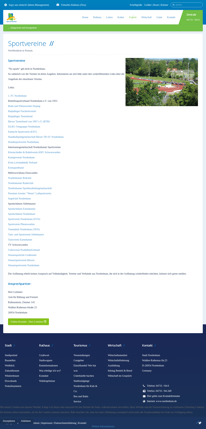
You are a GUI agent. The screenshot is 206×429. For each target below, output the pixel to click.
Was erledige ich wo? (50, 370)
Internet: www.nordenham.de (162, 401)
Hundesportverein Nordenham (23, 142)
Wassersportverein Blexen (21, 260)
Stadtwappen (45, 360)
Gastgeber (79, 360)
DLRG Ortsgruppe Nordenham (24, 126)
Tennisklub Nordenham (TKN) (24, 229)
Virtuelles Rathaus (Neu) (73, 5)
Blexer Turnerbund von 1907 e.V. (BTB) (29, 121)
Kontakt (171, 17)
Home (85, 17)
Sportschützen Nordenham (21, 214)
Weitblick (9, 365)
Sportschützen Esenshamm (21, 208)
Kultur (120, 17)
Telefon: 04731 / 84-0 (158, 385)
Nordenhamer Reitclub (19, 178)
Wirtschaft (146, 17)
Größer (147, 5)
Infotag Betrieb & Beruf (120, 370)
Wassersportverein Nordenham (23, 265)
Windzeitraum (12, 375)
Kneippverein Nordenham (21, 157)
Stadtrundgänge (81, 381)
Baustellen (10, 360)
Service (77, 401)
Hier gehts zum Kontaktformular (163, 396)
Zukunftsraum (12, 370)
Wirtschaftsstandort (117, 355)
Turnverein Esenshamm (20, 239)
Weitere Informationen (103, 426)
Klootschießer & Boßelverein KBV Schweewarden (34, 152)
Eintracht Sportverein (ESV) (22, 131)
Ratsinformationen (48, 365)
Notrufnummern (13, 386)
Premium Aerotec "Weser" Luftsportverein (29, 193)
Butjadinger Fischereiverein (22, 111)
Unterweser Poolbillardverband (24, 250)
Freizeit (132, 17)
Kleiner (164, 5)
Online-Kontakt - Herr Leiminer (27, 321)
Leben (109, 17)
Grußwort (44, 355)
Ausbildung (114, 365)
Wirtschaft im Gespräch (120, 375)
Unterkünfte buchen (84, 375)
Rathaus (97, 17)
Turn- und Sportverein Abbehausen (26, 234)
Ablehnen (26, 421)
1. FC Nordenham (17, 95)
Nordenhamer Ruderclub (20, 183)
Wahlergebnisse (47, 381)
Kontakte (43, 375)
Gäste (159, 17)
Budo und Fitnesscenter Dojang (24, 106)
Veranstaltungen (82, 355)
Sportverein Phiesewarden (21, 224)
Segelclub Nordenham (19, 198)
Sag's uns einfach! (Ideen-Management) (29, 5)
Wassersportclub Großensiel (22, 255)
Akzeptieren (9, 421)
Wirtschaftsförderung (118, 360)
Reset (156, 5)
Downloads (11, 381)
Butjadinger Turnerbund (20, 116)
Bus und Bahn (81, 396)
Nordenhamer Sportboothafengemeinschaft (30, 188)
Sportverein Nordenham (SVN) (24, 219)
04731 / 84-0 (193, 19)
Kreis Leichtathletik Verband (22, 162)
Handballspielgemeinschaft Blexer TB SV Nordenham (36, 137)
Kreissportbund (16, 167)
